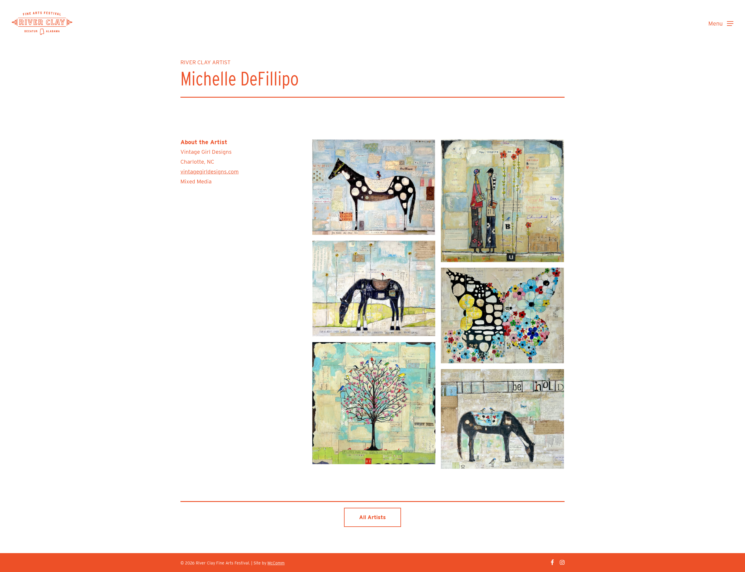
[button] (720, 23)
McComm (276, 563)
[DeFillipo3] (373, 187)
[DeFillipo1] (373, 288)
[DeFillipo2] (502, 200)
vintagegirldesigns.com (209, 171)
